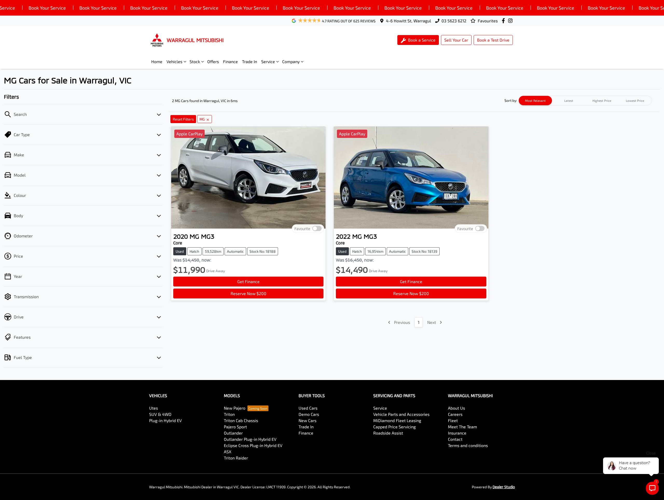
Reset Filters (183, 119)
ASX (227, 451)
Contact (455, 439)
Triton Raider (236, 457)
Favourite (302, 228)
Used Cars (308, 407)
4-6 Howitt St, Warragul (408, 20)
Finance (230, 61)
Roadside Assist (388, 432)
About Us (456, 407)
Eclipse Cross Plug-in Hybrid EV (253, 445)
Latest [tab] (568, 100)
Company (291, 61)
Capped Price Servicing (394, 426)
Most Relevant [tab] (535, 100)
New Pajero (234, 407)
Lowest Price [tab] (635, 100)
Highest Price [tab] (601, 100)
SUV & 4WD (160, 414)
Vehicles (174, 61)
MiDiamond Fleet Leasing (397, 420)
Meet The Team (462, 426)
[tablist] (585, 100)
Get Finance (248, 281)
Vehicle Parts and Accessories (401, 414)
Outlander (233, 432)
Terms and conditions (468, 445)
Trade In (249, 61)
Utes (153, 407)
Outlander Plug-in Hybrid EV (250, 439)
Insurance (457, 432)
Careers (455, 414)
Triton (229, 414)
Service (268, 61)
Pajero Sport (235, 426)
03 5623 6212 (453, 20)
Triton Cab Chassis (241, 420)
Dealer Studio (504, 487)
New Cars (307, 420)
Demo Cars (309, 414)
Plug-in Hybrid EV (165, 420)
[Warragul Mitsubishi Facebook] (504, 20)
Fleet (453, 420)
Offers (213, 61)
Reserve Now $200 (248, 293)
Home (156, 61)
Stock (195, 61)
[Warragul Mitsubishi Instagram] (511, 20)
